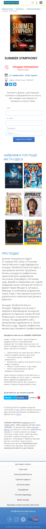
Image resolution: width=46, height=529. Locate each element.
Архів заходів (23, 499)
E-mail (10, 118)
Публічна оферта (23, 479)
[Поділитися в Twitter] (10, 84)
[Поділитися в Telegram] (14, 84)
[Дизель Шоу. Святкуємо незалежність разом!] (33, 232)
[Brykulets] (33, 204)
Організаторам (23, 484)
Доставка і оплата (23, 464)
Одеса (18, 414)
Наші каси (23, 469)
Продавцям (23, 489)
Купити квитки (14, 185)
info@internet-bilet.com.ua (23, 511)
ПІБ (8, 108)
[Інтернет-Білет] (12, 2)
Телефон (11, 128)
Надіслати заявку (24, 139)
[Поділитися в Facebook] (6, 84)
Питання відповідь (23, 494)
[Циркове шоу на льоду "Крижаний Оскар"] (33, 175)
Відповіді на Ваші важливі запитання (23, 505)
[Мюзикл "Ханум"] (14, 204)
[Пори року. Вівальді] (14, 232)
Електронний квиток (23, 474)
